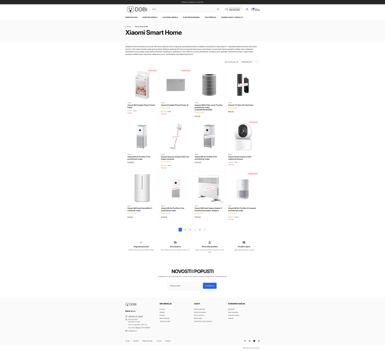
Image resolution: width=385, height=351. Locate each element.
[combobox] (185, 9)
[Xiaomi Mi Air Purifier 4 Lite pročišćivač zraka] (176, 199)
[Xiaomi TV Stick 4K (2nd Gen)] (243, 96)
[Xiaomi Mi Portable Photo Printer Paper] (142, 96)
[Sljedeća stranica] (205, 230)
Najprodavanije (247, 62)
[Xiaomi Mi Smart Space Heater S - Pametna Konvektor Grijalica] (209, 199)
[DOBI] (130, 305)
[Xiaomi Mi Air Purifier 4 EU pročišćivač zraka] (209, 147)
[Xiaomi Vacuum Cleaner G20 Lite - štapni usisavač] (176, 147)
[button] (255, 9)
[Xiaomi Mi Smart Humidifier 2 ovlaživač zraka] (142, 199)
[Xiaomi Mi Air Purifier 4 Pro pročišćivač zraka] (142, 147)
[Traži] (218, 9)
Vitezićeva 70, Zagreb (135, 316)
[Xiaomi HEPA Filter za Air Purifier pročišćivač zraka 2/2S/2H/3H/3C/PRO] (209, 96)
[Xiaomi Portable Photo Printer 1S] (176, 96)
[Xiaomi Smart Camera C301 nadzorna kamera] (243, 147)
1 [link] (180, 230)
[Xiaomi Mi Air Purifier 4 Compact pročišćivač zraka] (243, 199)
